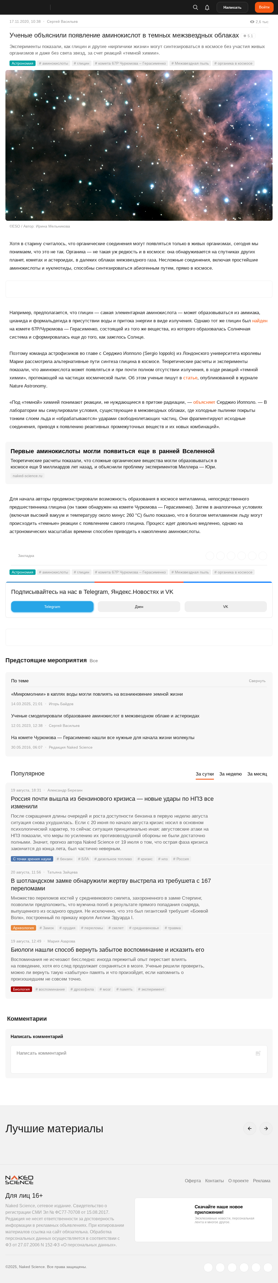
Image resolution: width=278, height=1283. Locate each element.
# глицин (81, 63)
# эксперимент (151, 989)
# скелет (116, 928)
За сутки (205, 774)
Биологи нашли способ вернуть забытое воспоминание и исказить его (107, 949)
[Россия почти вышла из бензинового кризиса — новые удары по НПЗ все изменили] (244, 819)
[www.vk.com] (220, 1267)
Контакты (214, 1180)
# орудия (67, 928)
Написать (232, 7)
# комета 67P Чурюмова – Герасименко (130, 63)
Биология (21, 989)
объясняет (204, 402)
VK (225, 606)
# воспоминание (50, 989)
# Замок (47, 928)
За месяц (257, 774)
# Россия (181, 859)
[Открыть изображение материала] (139, 145)
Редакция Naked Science (71, 747)
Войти (264, 7)
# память (124, 989)
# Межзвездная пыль (190, 63)
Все (94, 660)
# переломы (92, 928)
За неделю (230, 774)
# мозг (105, 989)
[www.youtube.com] (232, 1267)
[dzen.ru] (244, 1267)
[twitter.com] (208, 1267)
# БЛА (83, 859)
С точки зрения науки (32, 859)
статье (190, 377)
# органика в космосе (233, 63)
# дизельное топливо (113, 859)
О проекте (238, 1180)
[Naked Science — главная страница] (33, 7)
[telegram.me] (256, 1267)
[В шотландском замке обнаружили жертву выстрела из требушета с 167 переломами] (244, 901)
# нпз (163, 859)
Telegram (52, 606)
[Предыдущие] (249, 1128)
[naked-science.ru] (268, 1267)
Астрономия (22, 63)
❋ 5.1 (248, 36)
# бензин (64, 859)
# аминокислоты (53, 63)
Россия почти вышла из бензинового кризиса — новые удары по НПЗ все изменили (112, 802)
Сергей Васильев (62, 21)
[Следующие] (266, 1128)
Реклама (261, 1180)
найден (259, 320)
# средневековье (144, 928)
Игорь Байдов (61, 704)
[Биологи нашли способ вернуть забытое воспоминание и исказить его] (244, 970)
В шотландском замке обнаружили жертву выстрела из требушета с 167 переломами (111, 884)
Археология (23, 928)
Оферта (193, 1180)
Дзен (139, 606)
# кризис (145, 859)
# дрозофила (82, 989)
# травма (173, 928)
